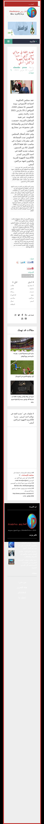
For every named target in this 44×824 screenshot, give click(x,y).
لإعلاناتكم (22, 592)
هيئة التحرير (22, 587)
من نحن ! (22, 582)
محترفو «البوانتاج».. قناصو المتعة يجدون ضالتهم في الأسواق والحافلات (28, 553)
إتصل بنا (22, 597)
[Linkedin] (25, 318)
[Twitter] (18, 315)
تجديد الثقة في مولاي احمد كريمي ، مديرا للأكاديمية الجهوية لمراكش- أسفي (23, 57)
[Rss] (25, 315)
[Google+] (15, 315)
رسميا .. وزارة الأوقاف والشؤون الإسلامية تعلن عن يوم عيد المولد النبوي (27, 545)
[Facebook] (22, 315)
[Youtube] (22, 318)
